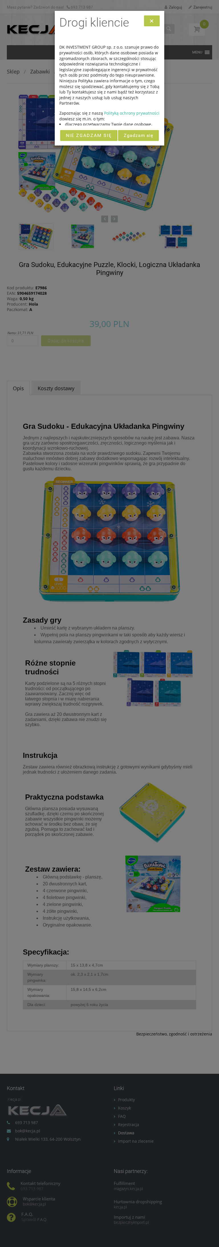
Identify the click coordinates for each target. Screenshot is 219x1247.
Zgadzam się (138, 135)
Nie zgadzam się (89, 135)
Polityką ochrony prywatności (131, 113)
